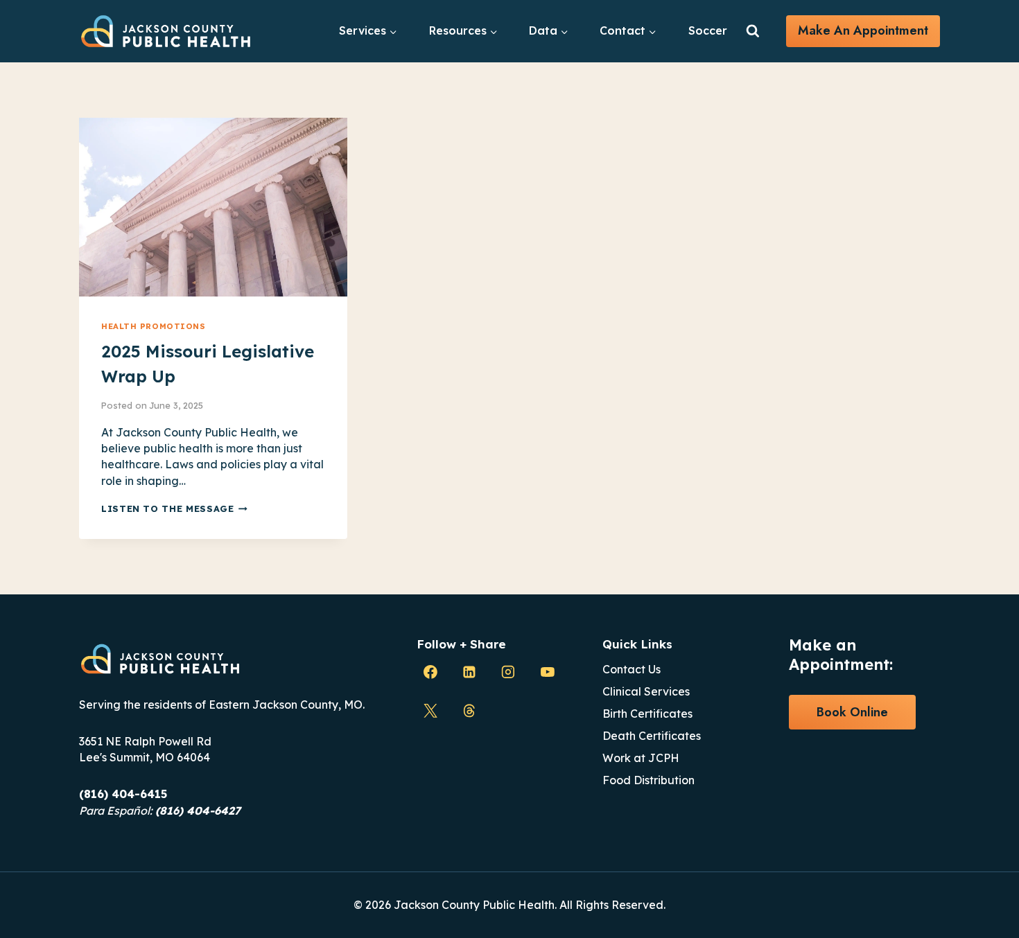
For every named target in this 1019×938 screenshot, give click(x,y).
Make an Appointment (863, 30)
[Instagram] (508, 672)
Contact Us (631, 669)
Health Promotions (153, 326)
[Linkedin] (469, 672)
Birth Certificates (647, 713)
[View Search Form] (753, 31)
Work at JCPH (640, 758)
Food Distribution (648, 780)
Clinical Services (646, 691)
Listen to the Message (174, 508)
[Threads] (469, 711)
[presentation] (213, 207)
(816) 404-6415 (123, 794)
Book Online (852, 712)
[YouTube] (547, 672)
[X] (430, 711)
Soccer (707, 30)
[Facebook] (430, 672)
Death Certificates (651, 736)
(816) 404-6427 (198, 810)
